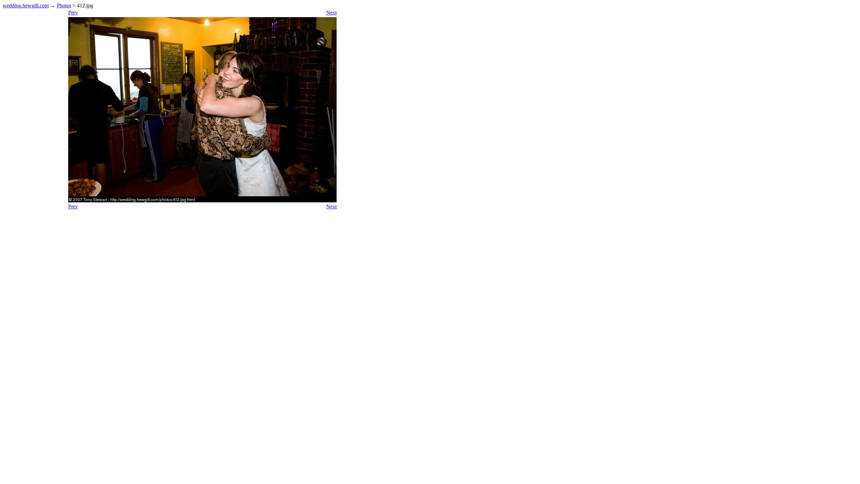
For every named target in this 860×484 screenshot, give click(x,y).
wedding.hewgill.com (26, 5)
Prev (73, 12)
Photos (64, 5)
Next (331, 12)
